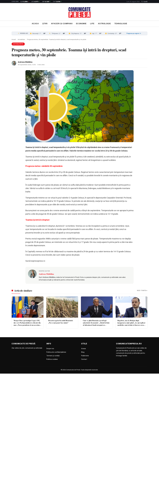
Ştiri (44, 24)
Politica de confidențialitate (56, 352)
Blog (82, 352)
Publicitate (85, 356)
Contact (84, 359)
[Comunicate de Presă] (79, 12)
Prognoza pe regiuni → (134, 33)
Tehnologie (120, 24)
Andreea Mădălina (25, 62)
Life (92, 24)
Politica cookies (52, 359)
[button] (144, 1)
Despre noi (50, 349)
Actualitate (21, 39)
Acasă (14, 39)
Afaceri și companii (61, 24)
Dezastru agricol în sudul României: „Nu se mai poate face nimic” (60, 321)
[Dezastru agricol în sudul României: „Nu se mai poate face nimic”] (62, 307)
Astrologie (104, 24)
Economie (81, 24)
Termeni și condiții (52, 356)
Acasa (35, 24)
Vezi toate (141, 290)
